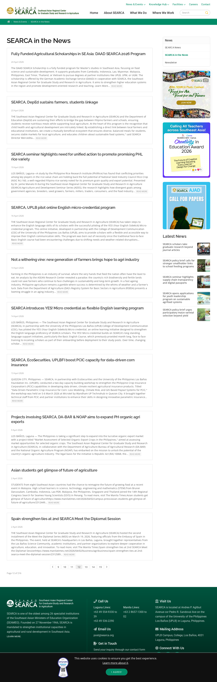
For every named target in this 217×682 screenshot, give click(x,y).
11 (72, 567)
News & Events (20, 22)
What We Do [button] (138, 13)
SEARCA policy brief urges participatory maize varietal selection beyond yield (178, 312)
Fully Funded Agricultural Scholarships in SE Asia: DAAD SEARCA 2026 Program (78, 54)
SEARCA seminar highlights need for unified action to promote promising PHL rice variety (77, 156)
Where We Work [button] (163, 13)
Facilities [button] (178, 4)
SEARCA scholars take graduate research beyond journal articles (178, 247)
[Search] (206, 12)
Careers (193, 4)
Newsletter (171, 62)
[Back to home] (43, 11)
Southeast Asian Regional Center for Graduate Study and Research (56, 603)
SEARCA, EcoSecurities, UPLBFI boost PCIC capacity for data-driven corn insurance (73, 362)
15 (100, 567)
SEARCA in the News (176, 55)
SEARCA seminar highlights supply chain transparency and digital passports (178, 279)
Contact (205, 4)
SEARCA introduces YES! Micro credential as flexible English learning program (77, 308)
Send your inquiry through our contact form (119, 649)
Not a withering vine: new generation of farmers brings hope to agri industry (75, 259)
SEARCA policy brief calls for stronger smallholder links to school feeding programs (179, 263)
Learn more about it (115, 663)
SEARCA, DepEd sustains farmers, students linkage (54, 102)
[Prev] (52, 567)
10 (64, 567)
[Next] (106, 567)
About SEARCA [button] (114, 13)
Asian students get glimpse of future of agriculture (54, 470)
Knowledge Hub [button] (158, 4)
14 (93, 567)
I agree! (116, 672)
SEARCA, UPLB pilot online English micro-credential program (63, 207)
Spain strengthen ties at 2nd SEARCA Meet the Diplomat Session (66, 518)
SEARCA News (173, 47)
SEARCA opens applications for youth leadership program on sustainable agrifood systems (178, 298)
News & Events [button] (134, 4)
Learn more (14, 636)
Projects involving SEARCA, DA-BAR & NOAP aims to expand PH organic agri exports (75, 419)
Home (94, 13)
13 (86, 567)
